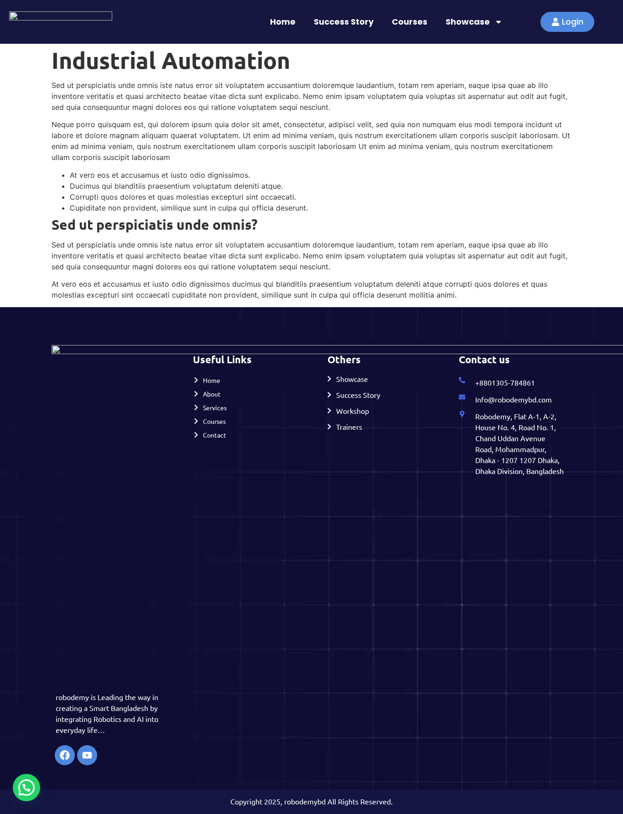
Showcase (468, 21)
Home (283, 21)
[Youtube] (87, 755)
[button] (26, 787)
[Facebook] (65, 755)
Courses (409, 21)
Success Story (344, 21)
